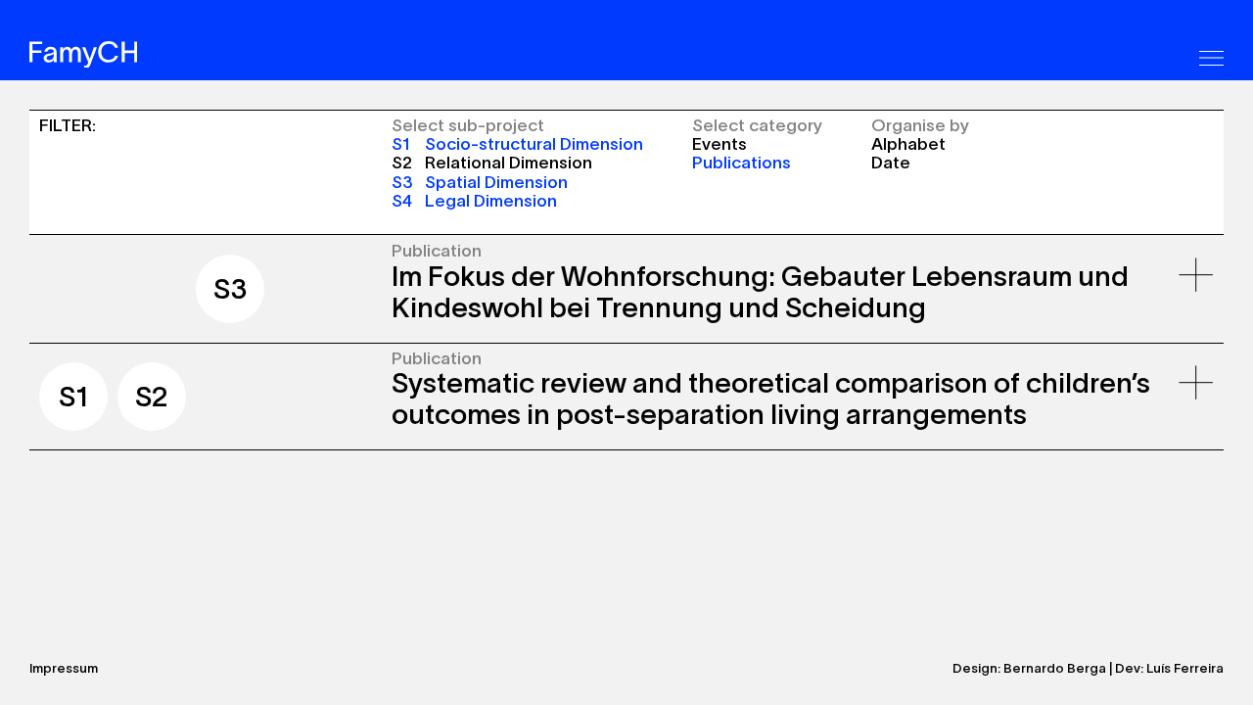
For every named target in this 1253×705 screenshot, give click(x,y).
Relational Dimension (492, 162)
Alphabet (908, 143)
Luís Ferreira (1185, 668)
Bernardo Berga (1054, 668)
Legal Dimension (474, 200)
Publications (741, 162)
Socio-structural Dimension (517, 143)
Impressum (63, 668)
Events (719, 143)
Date (890, 162)
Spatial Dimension (480, 181)
